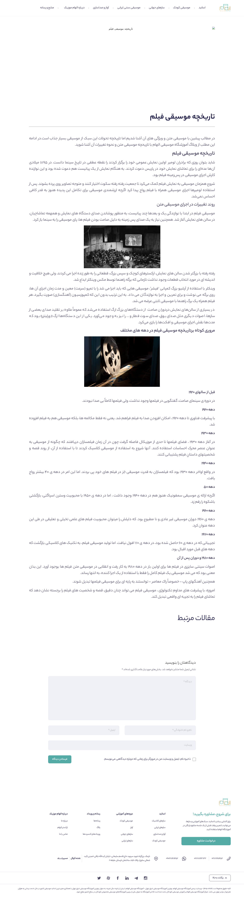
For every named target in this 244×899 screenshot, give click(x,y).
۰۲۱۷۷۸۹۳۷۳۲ (200, 858)
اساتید (202, 8)
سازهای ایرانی (159, 827)
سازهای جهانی (157, 8)
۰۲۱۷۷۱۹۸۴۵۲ (217, 858)
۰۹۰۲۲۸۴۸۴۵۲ (172, 858)
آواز (131, 827)
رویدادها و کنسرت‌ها (91, 834)
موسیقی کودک (181, 8)
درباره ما (64, 821)
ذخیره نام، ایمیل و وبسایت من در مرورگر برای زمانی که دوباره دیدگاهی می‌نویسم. (147, 759)
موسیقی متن (176, 139)
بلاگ (98, 827)
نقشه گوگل (76, 858)
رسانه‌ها (97, 821)
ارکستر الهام (62, 827)
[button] (220, 878)
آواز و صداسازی (101, 8)
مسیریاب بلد (62, 858)
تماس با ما (63, 834)
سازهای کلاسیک (158, 821)
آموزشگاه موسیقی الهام (170, 145)
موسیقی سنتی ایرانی (128, 8)
